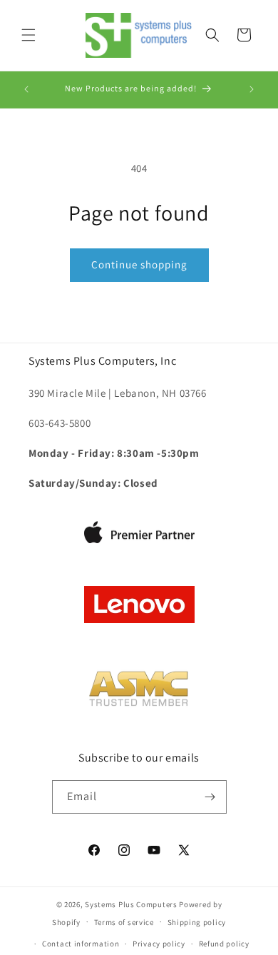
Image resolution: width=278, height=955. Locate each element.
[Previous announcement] (26, 89)
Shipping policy (197, 922)
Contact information (80, 944)
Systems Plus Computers (131, 904)
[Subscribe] (210, 797)
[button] (28, 35)
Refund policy (224, 944)
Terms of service (124, 922)
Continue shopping (139, 264)
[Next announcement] (251, 89)
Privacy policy (159, 944)
